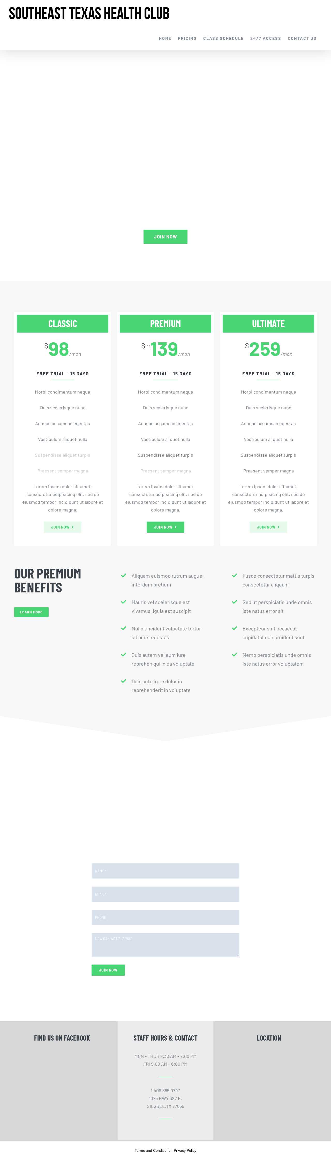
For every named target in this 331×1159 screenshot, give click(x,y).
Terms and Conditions (152, 1150)
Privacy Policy (185, 1150)
